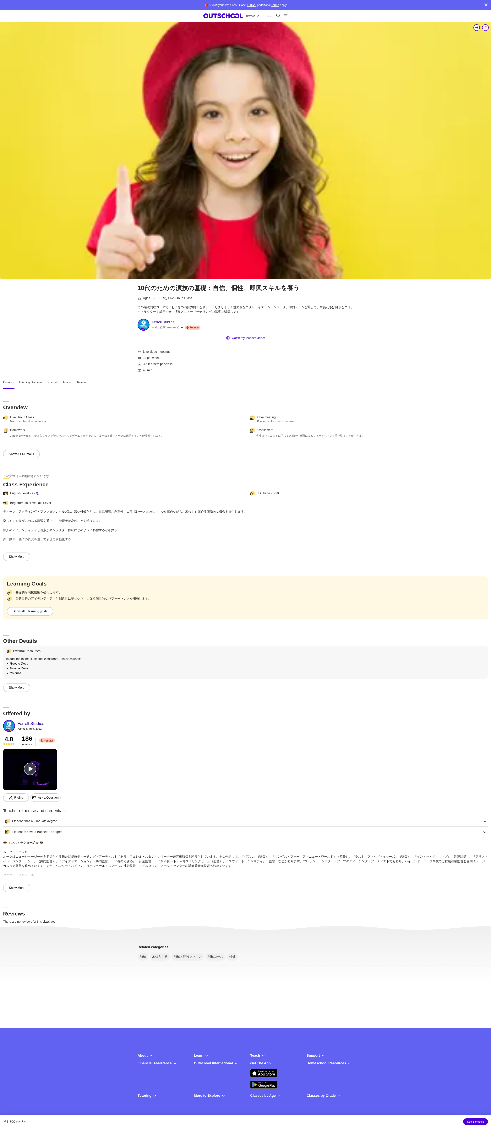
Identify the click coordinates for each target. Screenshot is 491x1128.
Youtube (15, 673)
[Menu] (286, 16)
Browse (250, 15)
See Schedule (475, 1121)
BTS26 (251, 5)
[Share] (476, 27)
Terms (275, 5)
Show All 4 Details (21, 454)
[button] (245, 821)
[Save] (485, 27)
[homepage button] (223, 15)
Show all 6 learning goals (30, 611)
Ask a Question (48, 797)
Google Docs (19, 663)
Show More (17, 556)
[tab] (8, 382)
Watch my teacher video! (248, 338)
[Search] (278, 15)
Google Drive (19, 668)
